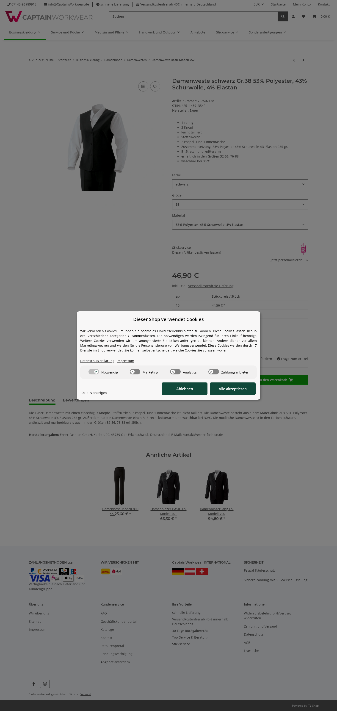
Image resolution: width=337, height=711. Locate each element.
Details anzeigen (94, 392)
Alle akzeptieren (233, 388)
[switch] (93, 371)
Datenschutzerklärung (97, 361)
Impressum (125, 361)
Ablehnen (184, 388)
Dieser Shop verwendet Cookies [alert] (168, 319)
